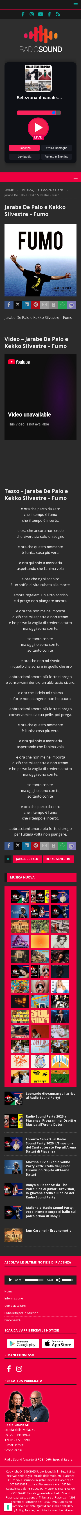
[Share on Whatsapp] (62, 305)
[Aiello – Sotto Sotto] (20, 1076)
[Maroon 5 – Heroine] (40, 1076)
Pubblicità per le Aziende (21, 1313)
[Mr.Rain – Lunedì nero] (60, 1031)
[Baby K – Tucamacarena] (40, 1001)
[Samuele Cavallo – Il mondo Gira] (20, 986)
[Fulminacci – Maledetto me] (60, 1076)
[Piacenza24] (58, 14)
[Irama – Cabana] (40, 1031)
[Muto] (58, 1280)
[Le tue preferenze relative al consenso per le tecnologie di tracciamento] (8, 1507)
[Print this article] (53, 305)
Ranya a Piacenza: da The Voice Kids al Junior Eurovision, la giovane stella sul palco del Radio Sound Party (50, 1191)
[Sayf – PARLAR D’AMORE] (60, 956)
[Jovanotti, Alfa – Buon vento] (60, 1046)
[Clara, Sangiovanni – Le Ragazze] (20, 1046)
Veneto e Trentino (56, 156)
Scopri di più (13, 1450)
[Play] (10, 1280)
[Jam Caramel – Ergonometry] (20, 926)
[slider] (34, 1280)
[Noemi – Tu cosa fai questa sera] (60, 1016)
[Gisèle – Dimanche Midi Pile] (20, 956)
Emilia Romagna (56, 148)
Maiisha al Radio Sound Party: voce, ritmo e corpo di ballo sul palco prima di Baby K (51, 1211)
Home (8, 1291)
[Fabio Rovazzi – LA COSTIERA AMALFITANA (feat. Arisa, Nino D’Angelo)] (40, 956)
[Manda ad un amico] (44, 305)
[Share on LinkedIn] (26, 305)
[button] (75, 4)
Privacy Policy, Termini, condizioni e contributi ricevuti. (40, 1510)
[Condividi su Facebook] (9, 305)
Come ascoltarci (15, 1306)
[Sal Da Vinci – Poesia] (40, 1016)
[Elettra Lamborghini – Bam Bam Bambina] (20, 1061)
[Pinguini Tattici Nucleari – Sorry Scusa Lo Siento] (60, 1061)
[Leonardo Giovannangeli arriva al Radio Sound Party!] (20, 896)
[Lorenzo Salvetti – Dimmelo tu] (60, 971)
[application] (40, 1280)
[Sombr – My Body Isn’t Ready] (60, 941)
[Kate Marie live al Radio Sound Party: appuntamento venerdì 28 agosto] (20, 971)
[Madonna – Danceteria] (20, 941)
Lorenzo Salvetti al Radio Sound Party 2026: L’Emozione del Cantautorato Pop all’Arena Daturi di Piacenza (51, 1145)
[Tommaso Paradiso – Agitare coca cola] (40, 941)
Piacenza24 (12, 1320)
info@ (19, 1445)
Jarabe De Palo (27, 859)
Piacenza (24, 148)
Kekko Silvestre (58, 859)
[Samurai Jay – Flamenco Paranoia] (40, 1046)
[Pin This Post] (35, 305)
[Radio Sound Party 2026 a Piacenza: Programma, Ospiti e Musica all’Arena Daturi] (40, 896)
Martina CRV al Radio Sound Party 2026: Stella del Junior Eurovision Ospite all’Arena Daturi (48, 1168)
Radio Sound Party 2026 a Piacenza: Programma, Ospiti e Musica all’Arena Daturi (51, 1120)
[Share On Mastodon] (71, 305)
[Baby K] (60, 986)
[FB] (23, 14)
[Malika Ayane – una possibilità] (60, 1001)
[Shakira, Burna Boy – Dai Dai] (40, 1061)
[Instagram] (32, 14)
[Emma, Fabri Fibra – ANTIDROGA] (60, 926)
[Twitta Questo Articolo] (18, 305)
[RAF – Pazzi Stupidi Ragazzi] (20, 1016)
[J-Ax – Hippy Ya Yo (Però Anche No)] (20, 1031)
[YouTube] (41, 14)
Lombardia (24, 156)
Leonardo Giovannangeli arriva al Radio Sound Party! (51, 1095)
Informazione (13, 1298)
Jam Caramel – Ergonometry (49, 1230)
